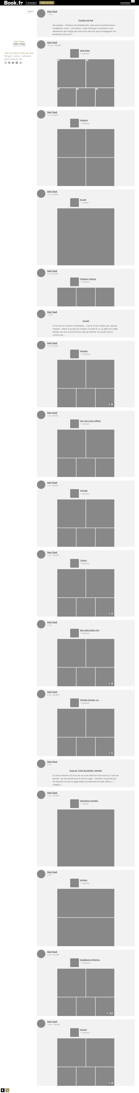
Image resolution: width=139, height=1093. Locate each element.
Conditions (16, 56)
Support (9, 56)
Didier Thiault (52, 11)
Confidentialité (26, 56)
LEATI (20, 59)
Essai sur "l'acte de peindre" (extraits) (86, 770)
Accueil (86, 321)
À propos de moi (85, 20)
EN (133, 1)
